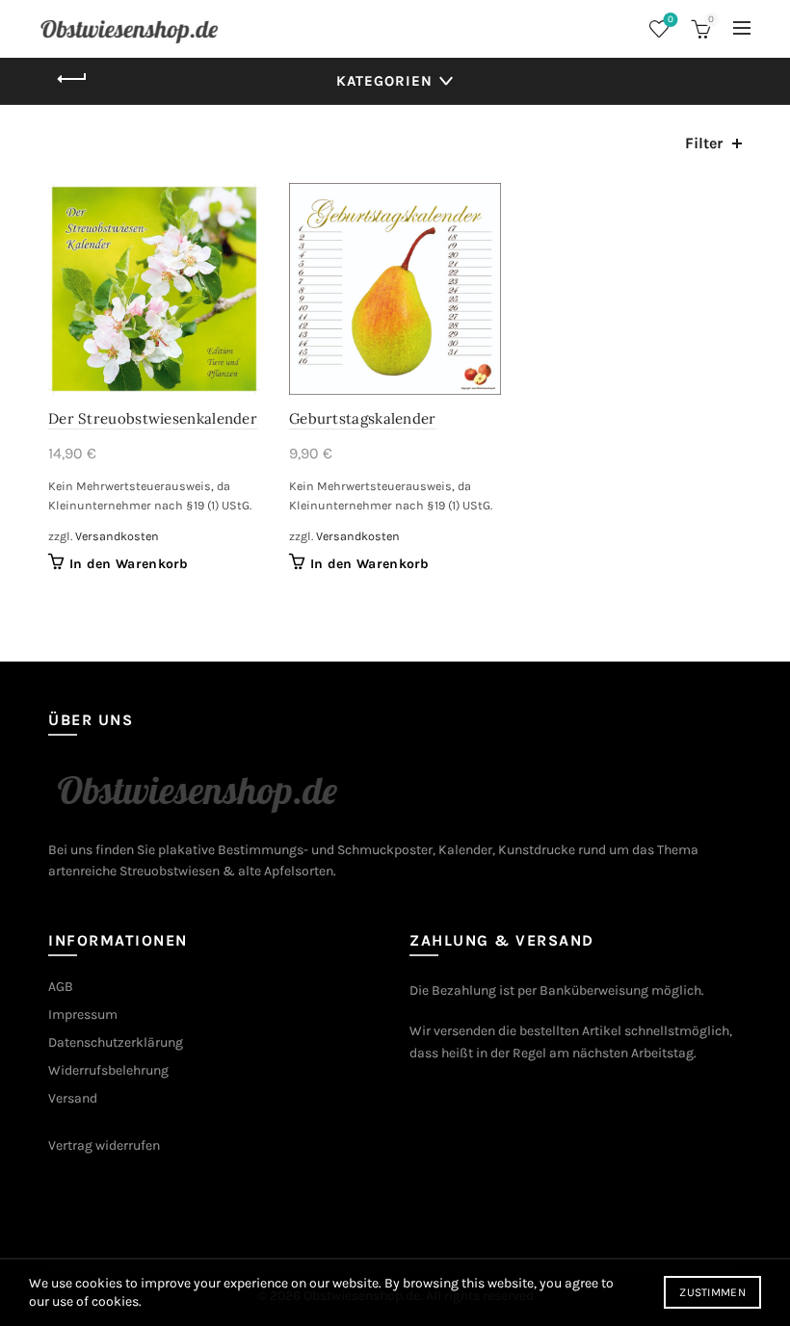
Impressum (83, 1014)
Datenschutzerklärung (115, 1042)
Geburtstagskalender (362, 418)
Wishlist (670, 19)
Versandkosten (117, 536)
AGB (60, 986)
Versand (72, 1098)
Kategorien (384, 81)
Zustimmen (712, 1292)
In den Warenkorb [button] (129, 564)
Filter (704, 143)
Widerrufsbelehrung (108, 1070)
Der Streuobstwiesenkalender (152, 418)
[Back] (72, 79)
